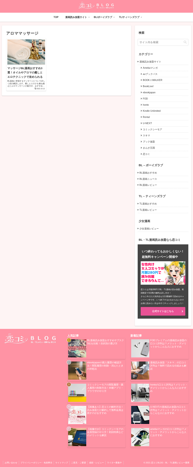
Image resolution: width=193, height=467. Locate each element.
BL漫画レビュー (148, 185)
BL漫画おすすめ (148, 172)
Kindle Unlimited (152, 111)
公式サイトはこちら (163, 311)
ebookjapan (149, 92)
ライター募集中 (114, 462)
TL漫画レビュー (148, 210)
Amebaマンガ (150, 68)
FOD (145, 98)
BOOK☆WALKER (152, 80)
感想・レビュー (96, 462)
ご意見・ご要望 (78, 462)
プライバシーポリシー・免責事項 (36, 462)
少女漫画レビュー (149, 228)
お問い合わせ (11, 462)
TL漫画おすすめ (148, 203)
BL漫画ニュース (148, 179)
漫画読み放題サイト (150, 61)
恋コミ (146, 154)
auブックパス (150, 74)
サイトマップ (61, 462)
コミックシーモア (152, 129)
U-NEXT (147, 123)
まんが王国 (149, 148)
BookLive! (148, 86)
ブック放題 (149, 141)
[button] (185, 42)
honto (146, 105)
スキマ (146, 135)
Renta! (146, 117)
